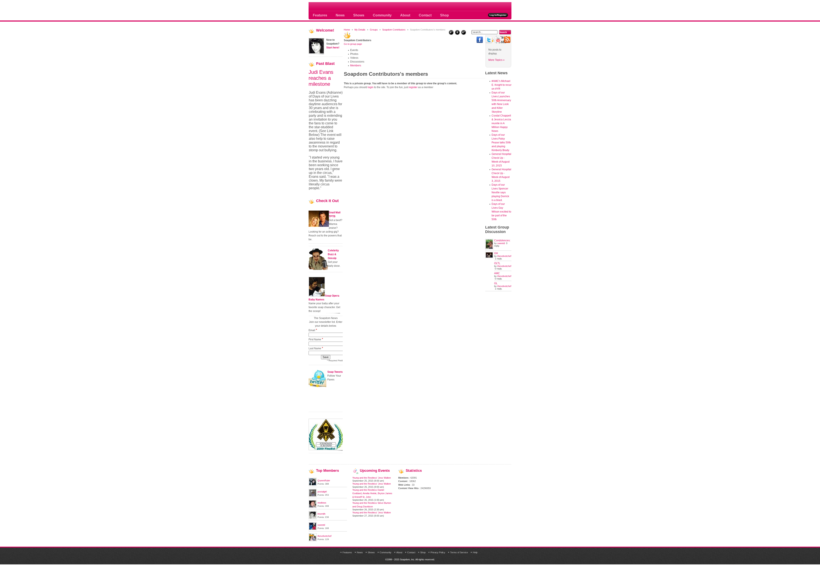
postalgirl (322, 491)
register (413, 87)
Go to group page (353, 44)
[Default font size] (457, 32)
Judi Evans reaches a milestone (321, 78)
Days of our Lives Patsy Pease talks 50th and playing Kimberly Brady (501, 142)
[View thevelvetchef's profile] (313, 540)
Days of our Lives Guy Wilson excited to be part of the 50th (501, 211)
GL (496, 283)
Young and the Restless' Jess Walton (371, 477)
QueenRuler (324, 480)
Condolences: (502, 240)
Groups (374, 29)
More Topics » (496, 59)
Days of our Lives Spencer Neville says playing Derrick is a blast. (500, 192)
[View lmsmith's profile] (313, 518)
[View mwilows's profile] (313, 507)
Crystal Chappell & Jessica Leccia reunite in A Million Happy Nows (501, 123)
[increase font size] (451, 32)
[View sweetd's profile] (313, 529)
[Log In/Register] (498, 15)
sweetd (501, 243)
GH (496, 253)
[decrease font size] (463, 32)
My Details (359, 29)
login (370, 87)
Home (347, 29)
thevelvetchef (504, 256)
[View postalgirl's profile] (313, 496)
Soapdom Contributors (394, 29)
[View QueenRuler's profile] (313, 485)
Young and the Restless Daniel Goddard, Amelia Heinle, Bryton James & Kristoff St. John (372, 493)
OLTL (497, 263)
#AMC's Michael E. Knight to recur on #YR (501, 85)
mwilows (322, 502)
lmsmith (321, 514)
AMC (497, 273)
